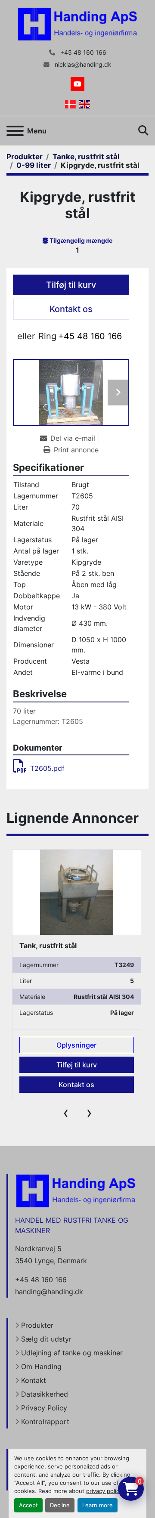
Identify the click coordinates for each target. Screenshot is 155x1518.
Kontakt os (71, 309)
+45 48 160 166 (82, 52)
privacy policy (104, 1491)
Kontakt (33, 1380)
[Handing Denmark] (75, 1190)
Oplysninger (76, 1045)
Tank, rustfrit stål (48, 945)
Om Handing (41, 1366)
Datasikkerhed (44, 1394)
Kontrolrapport (45, 1421)
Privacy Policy (44, 1408)
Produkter (37, 1325)
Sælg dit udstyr (46, 1339)
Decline (60, 1505)
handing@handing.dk (49, 1291)
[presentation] (66, 1112)
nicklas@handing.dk (82, 64)
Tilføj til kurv (71, 285)
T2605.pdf (47, 768)
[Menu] (15, 131)
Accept (28, 1505)
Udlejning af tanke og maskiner (72, 1352)
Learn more (97, 1505)
